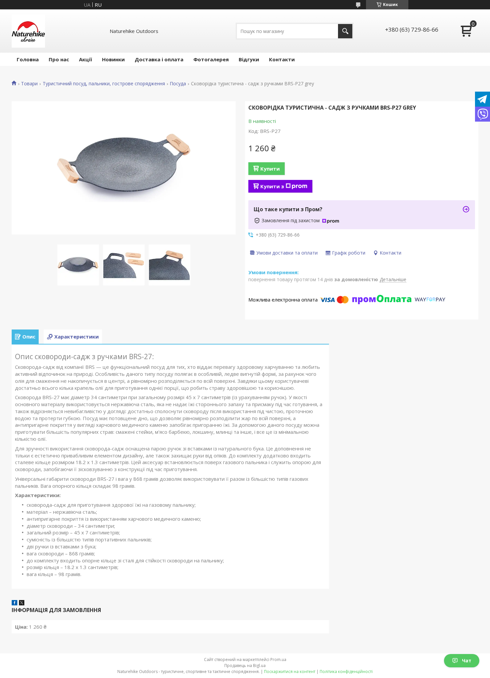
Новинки (113, 59)
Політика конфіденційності (346, 671)
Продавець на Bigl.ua (245, 665)
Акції (85, 59)
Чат (466, 660)
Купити (270, 168)
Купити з (272, 186)
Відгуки (249, 59)
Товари (29, 84)
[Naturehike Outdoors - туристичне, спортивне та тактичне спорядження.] (28, 31)
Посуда (178, 84)
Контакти (282, 59)
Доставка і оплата (159, 59)
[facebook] (14, 603)
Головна (28, 59)
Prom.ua (278, 659)
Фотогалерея (211, 59)
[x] (21, 603)
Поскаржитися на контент (289, 671)
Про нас (59, 59)
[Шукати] (345, 31)
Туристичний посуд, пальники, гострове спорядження (104, 84)
